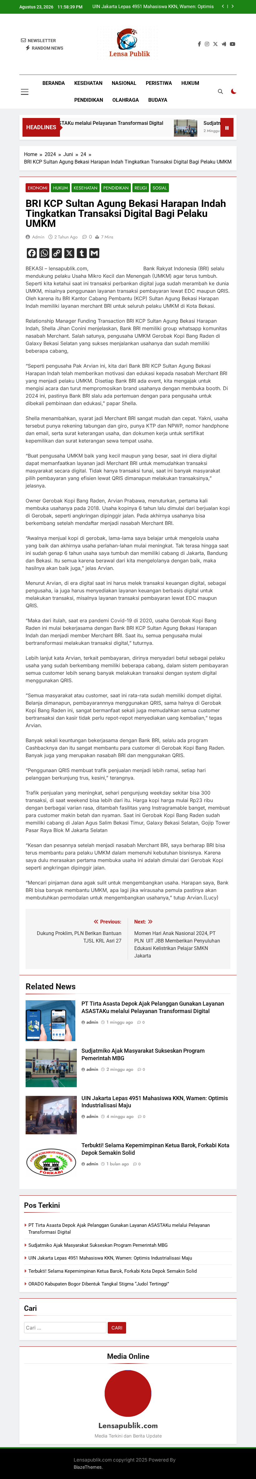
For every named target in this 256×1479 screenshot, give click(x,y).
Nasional (124, 83)
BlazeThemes (88, 1467)
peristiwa (159, 83)
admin (38, 237)
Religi (141, 188)
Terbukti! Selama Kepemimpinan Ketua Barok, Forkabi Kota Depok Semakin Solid (152, 6)
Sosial (160, 188)
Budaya (157, 100)
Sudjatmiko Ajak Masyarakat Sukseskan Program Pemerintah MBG (98, 1245)
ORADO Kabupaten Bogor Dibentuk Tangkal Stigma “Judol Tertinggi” (98, 1284)
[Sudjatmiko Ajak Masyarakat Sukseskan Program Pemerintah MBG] (173, 131)
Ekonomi (37, 188)
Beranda (53, 83)
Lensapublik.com (128, 1425)
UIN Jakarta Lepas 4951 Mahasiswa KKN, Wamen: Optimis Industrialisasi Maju (110, 1258)
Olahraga (125, 100)
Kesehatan (88, 83)
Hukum (190, 83)
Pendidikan (88, 100)
